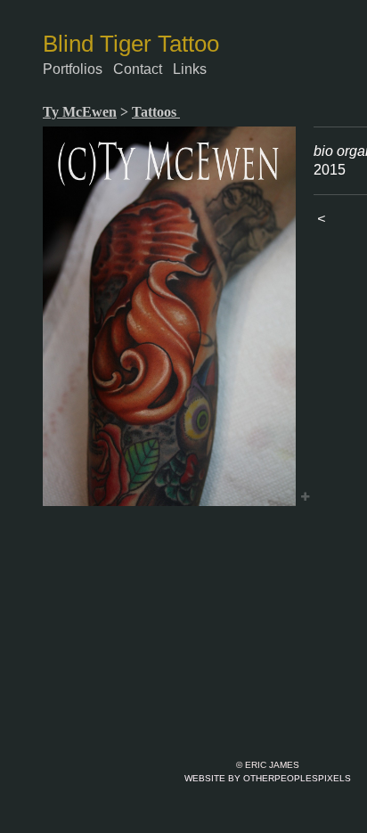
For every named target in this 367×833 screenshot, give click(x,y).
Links (190, 69)
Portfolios (72, 69)
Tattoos (156, 111)
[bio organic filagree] (169, 316)
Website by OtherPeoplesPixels (267, 778)
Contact (137, 69)
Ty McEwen (80, 111)
